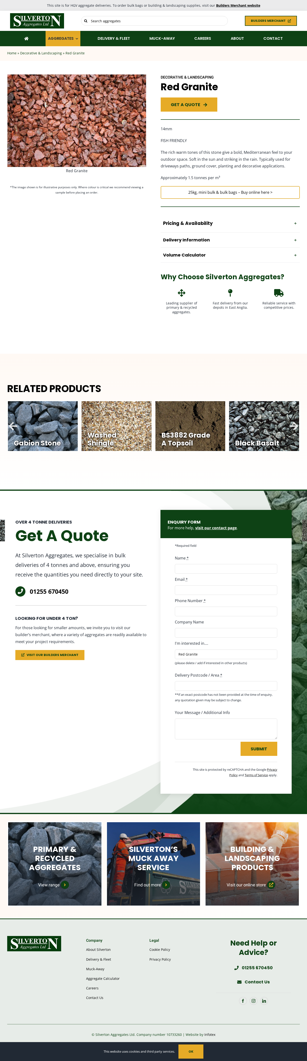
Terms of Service (256, 775)
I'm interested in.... (191, 643)
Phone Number (190, 600)
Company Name (189, 622)
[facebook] (243, 1001)
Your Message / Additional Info (202, 712)
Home (12, 53)
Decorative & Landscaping (41, 53)
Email (181, 579)
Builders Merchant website (238, 5)
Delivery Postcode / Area (198, 675)
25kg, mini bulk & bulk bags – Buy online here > (230, 192)
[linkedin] (264, 1001)
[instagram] (253, 1001)
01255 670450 (49, 591)
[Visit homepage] (42, 21)
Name (182, 558)
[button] (230, 223)
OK (191, 1051)
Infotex (209, 1034)
